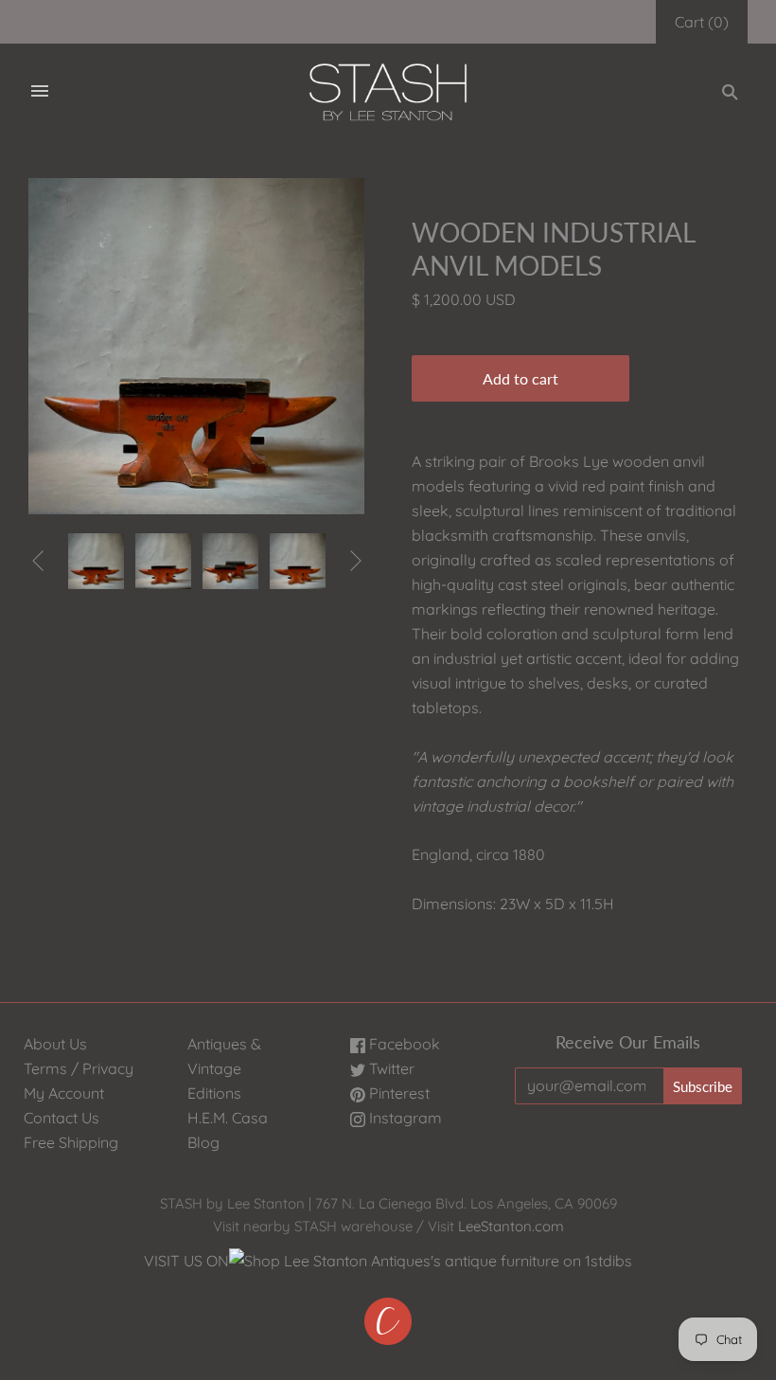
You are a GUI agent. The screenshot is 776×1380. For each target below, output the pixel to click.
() (702, 21)
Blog (203, 1142)
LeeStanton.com (511, 1226)
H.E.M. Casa (227, 1117)
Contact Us (61, 1117)
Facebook (402, 1043)
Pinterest (397, 1093)
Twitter (389, 1068)
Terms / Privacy (78, 1068)
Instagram (403, 1117)
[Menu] (39, 91)
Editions (214, 1093)
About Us (55, 1043)
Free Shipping (71, 1142)
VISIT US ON (186, 1260)
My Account (64, 1093)
